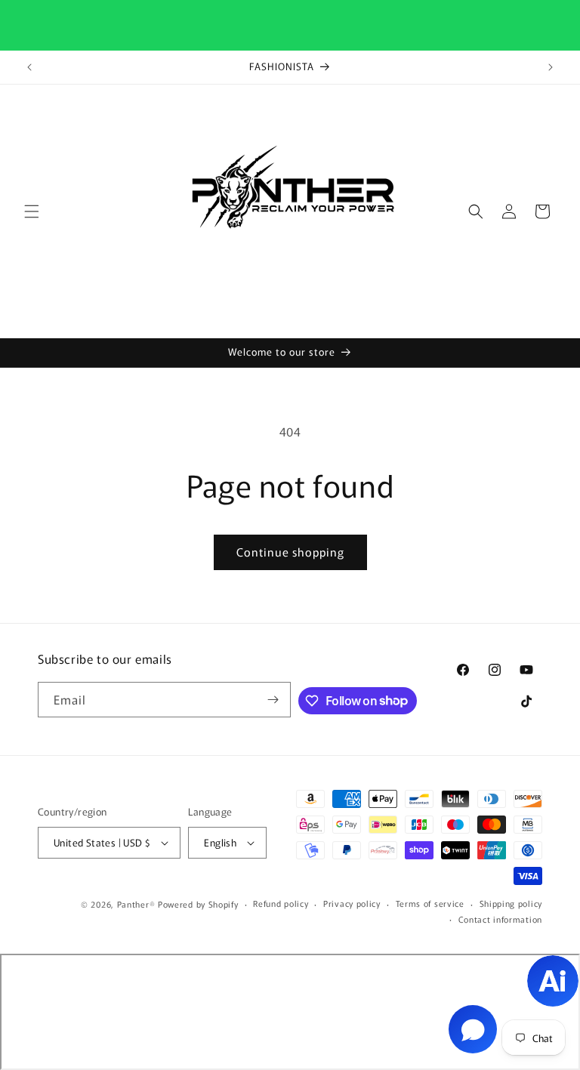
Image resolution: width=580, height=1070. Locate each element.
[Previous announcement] (29, 67)
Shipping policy (511, 903)
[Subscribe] (273, 699)
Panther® (136, 904)
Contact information (500, 919)
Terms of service (430, 903)
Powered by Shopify (198, 904)
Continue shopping (290, 552)
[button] (31, 211)
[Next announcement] (550, 67)
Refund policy (280, 903)
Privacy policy (352, 903)
